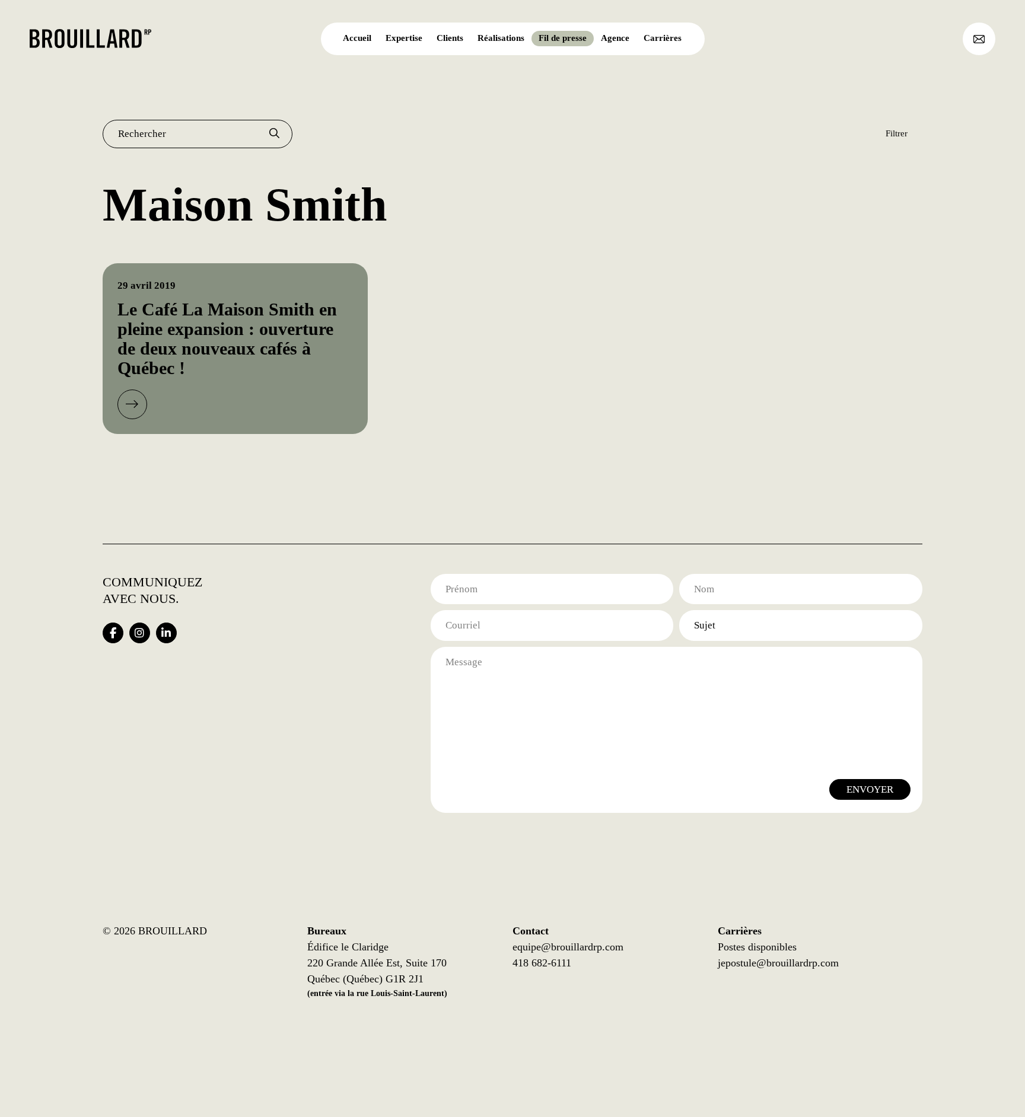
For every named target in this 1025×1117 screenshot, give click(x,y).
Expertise (404, 38)
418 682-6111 (541, 963)
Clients (450, 38)
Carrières (663, 38)
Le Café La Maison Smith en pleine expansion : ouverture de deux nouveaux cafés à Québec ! (227, 338)
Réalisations (501, 38)
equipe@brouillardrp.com (567, 947)
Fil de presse (563, 38)
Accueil (357, 38)
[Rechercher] (274, 134)
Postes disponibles (757, 947)
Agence (615, 38)
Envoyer (869, 789)
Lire (132, 404)
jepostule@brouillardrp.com (778, 963)
